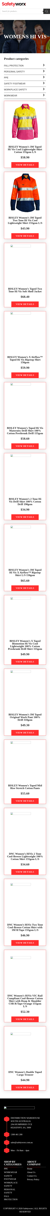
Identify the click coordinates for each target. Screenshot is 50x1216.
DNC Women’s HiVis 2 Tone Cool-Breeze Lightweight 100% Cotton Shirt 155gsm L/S (25, 856)
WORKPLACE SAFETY (15, 90)
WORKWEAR (10, 96)
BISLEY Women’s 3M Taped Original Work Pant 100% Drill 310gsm (25, 717)
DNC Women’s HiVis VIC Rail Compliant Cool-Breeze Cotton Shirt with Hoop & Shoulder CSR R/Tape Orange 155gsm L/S (25, 1001)
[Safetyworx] (14, 4)
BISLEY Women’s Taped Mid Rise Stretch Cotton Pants (25, 787)
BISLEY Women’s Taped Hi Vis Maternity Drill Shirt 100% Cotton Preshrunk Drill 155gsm (25, 430)
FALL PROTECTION (14, 66)
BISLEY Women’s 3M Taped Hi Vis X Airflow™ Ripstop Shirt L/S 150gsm (25, 572)
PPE (6, 78)
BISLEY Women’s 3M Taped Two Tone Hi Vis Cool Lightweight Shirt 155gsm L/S (25, 220)
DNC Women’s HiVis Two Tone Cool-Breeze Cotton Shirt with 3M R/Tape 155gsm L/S (25, 927)
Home (29, 1169)
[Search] (46, 11)
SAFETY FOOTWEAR (14, 84)
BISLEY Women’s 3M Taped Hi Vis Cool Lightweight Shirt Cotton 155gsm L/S (25, 149)
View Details (25, 165)
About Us (31, 1172)
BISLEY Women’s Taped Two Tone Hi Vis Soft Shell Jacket (25, 290)
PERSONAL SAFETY (14, 72)
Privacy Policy (33, 1179)
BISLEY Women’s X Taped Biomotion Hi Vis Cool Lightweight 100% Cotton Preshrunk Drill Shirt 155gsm (25, 644)
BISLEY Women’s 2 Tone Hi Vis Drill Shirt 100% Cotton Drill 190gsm (25, 501)
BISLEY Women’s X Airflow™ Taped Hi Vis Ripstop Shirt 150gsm (25, 360)
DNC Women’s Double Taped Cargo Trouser (25, 1073)
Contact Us (32, 1176)
